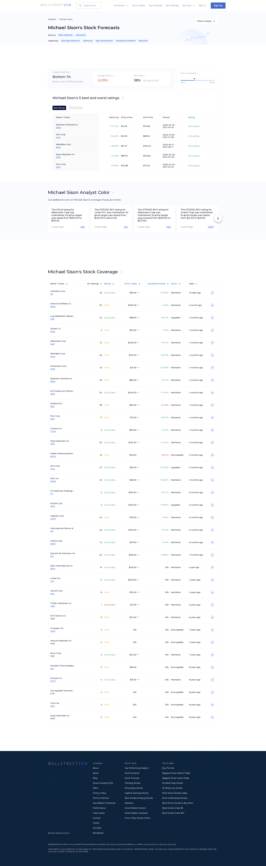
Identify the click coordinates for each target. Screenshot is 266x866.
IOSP (52, 631)
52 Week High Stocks (172, 783)
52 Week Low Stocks (172, 788)
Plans (95, 788)
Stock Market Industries (136, 813)
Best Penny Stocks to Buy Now (177, 803)
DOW (53, 481)
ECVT (53, 681)
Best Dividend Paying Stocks (139, 798)
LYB (52, 319)
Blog (95, 778)
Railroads (143, 41)
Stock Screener (132, 773)
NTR (52, 506)
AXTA (53, 456)
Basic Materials (65, 35)
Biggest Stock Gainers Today (176, 773)
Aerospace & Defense (125, 41)
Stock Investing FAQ (103, 783)
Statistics (129, 803)
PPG (58, 157)
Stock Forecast (132, 778)
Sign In (202, 5)
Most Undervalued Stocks (174, 798)
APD (52, 394)
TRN (52, 606)
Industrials (80, 35)
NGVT (53, 519)
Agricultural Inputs (104, 41)
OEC (52, 706)
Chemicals (87, 41)
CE (51, 294)
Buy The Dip (168, 768)
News (95, 773)
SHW (52, 306)
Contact (97, 818)
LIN (52, 581)
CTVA (53, 431)
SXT (52, 668)
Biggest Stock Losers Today (175, 778)
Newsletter (98, 833)
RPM (52, 569)
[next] (218, 218)
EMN (58, 128)
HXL (52, 594)
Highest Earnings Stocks (137, 793)
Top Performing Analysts (137, 768)
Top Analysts (155, 5)
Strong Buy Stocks (134, 788)
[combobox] (88, 5)
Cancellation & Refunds (104, 803)
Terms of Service (101, 798)
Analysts (52, 19)
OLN (58, 137)
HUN (52, 369)
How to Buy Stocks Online (137, 818)
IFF (51, 531)
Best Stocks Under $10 (173, 813)
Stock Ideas (138, 5)
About (96, 768)
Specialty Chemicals (70, 41)
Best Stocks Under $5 (172, 808)
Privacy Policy (99, 793)
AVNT (53, 544)
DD (52, 556)
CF (51, 494)
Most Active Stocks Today (174, 793)
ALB (52, 344)
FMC (58, 167)
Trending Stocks (132, 783)
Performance (99, 808)
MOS (52, 331)
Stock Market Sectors (135, 808)
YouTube (97, 828)
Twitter (96, 823)
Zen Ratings (172, 5)
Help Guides (99, 813)
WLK (58, 147)
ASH (52, 406)
